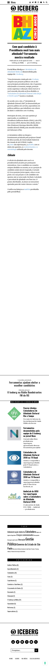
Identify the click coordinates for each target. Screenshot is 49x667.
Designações (36, 535)
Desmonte (10, 592)
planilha (31, 145)
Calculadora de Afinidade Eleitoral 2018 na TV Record (31, 474)
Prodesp (37, 549)
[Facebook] (35, 2)
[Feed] (43, 2)
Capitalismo (11, 580)
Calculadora (30, 531)
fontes (11, 145)
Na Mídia (24, 659)
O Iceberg (19, 74)
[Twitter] (32, 2)
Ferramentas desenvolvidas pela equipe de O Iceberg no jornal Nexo (32, 432)
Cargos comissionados (25, 534)
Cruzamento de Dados (14, 588)
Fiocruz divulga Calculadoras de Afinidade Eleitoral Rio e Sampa (31, 412)
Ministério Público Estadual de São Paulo (22, 549)
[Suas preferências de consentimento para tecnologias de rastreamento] (45, 663)
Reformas (10, 607)
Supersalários (11, 611)
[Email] (41, 2)
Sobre (17, 659)
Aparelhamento (11, 569)
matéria (27, 189)
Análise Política (11, 565)
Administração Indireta (16, 531)
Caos (8, 576)
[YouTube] (30, 2)
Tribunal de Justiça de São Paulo (18, 551)
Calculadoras (35, 659)
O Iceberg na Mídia (12, 599)
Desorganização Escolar (12, 540)
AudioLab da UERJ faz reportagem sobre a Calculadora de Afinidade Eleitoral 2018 (32, 496)
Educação (21, 539)
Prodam (33, 549)
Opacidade (10, 603)
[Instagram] (38, 2)
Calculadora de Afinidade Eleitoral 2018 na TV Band (31, 455)
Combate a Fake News (13, 584)
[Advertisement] (24, 218)
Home (11, 659)
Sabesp (9, 551)
